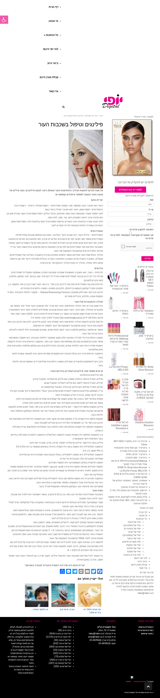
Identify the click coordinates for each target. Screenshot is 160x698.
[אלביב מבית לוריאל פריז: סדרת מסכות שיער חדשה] (114, 384)
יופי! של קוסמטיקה (131, 535)
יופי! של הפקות (133, 545)
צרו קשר (143, 568)
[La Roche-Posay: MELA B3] (114, 359)
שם (151, 200)
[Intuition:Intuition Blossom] (139, 414)
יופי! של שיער (134, 531)
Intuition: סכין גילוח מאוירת (133, 451)
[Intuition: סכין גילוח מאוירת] (139, 303)
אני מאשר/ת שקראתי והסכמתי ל (131, 237)
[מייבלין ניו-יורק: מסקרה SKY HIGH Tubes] (139, 275)
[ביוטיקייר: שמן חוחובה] (139, 328)
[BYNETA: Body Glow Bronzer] (139, 359)
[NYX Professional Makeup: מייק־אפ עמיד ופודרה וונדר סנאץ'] (114, 328)
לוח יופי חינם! (140, 558)
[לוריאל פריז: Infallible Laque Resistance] (114, 414)
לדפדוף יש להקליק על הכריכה (135, 182)
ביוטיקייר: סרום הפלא (136, 454)
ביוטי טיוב (142, 561)
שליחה (147, 258)
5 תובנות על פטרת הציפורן (134, 487)
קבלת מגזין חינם (139, 564)
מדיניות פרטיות (145, 630)
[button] (4, 20)
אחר (69, 627)
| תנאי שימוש (147, 633)
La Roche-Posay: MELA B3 (133, 470)
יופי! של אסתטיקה (132, 525)
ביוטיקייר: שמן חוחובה (136, 457)
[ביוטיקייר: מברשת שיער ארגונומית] (114, 278)
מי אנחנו (143, 515)
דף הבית (143, 512)
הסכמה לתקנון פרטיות (141, 229)
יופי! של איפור (134, 522)
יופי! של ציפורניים (132, 528)
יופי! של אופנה (134, 551)
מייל (151, 210)
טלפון (150, 219)
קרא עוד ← (149, 290)
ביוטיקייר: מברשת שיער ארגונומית (130, 447)
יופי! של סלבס (134, 548)
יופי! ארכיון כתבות (132, 554)
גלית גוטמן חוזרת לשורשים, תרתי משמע (127, 497)
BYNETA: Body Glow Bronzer (132, 467)
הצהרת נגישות (145, 627)
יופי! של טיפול (134, 538)
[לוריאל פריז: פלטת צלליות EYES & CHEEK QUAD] (139, 384)
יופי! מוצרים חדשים (131, 541)
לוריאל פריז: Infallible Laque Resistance (119, 425)
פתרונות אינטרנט (139, 681)
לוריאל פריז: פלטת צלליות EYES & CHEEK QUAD (143, 395)
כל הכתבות (141, 518)
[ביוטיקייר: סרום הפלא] (114, 303)
